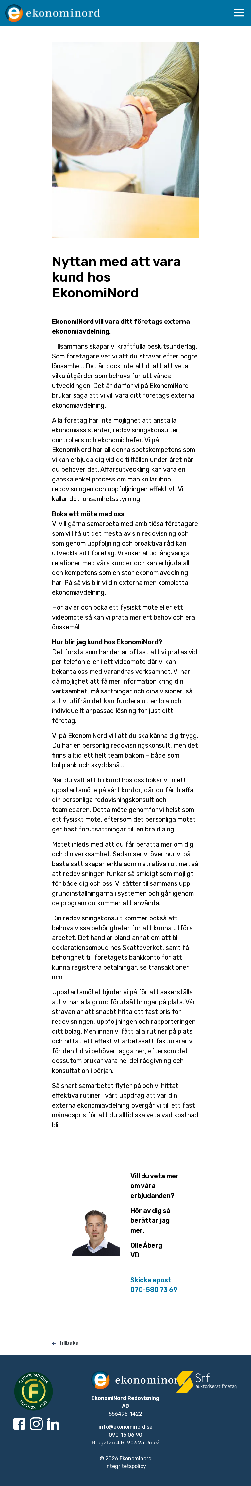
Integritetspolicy (125, 1466)
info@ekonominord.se (125, 1427)
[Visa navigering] (240, 13)
